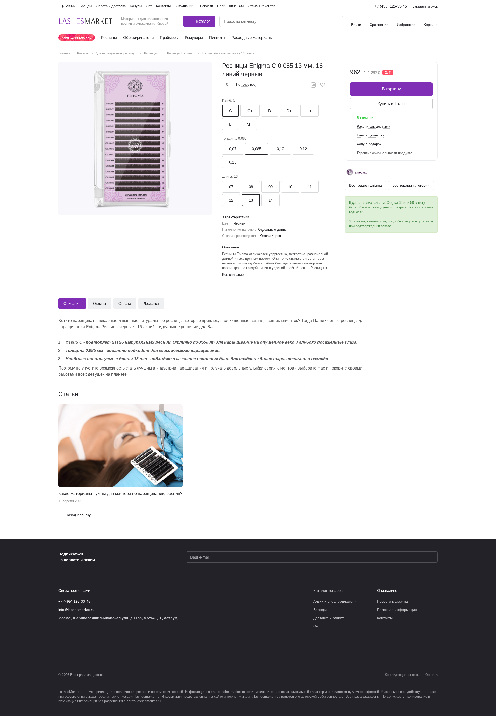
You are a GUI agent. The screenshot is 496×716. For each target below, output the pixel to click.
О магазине (387, 590)
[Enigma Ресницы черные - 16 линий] (135, 138)
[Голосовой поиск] (324, 21)
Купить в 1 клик (391, 104)
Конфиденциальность (402, 675)
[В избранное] (322, 85)
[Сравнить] (313, 85)
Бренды (320, 609)
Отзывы (99, 303)
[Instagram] (72, 644)
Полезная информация (397, 609)
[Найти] (336, 21)
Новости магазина (392, 601)
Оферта (431, 675)
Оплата (124, 303)
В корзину (391, 89)
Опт (316, 626)
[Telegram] (82, 644)
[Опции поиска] (312, 21)
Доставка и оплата (329, 618)
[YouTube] (92, 644)
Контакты (385, 618)
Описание (72, 303)
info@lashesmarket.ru (76, 609)
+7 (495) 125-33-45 (391, 6)
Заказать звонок (425, 6)
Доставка (151, 303)
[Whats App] (103, 644)
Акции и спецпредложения (336, 601)
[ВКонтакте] (61, 644)
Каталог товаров (328, 590)
